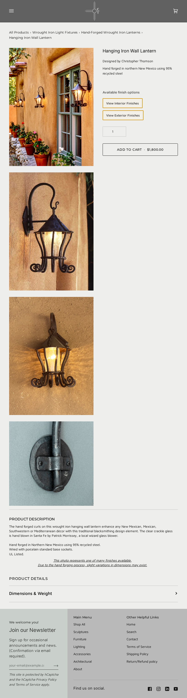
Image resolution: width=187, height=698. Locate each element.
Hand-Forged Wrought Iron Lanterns (110, 32)
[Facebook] (150, 689)
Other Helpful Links (143, 617)
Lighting (79, 647)
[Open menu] (16, 11)
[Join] (52, 665)
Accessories (82, 654)
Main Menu (82, 617)
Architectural (82, 661)
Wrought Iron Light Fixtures (55, 32)
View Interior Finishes (122, 103)
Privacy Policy (46, 679)
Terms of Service (28, 684)
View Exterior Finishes (123, 115)
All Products (19, 32)
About (77, 669)
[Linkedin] (167, 689)
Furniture (79, 639)
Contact (132, 639)
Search (131, 632)
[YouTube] (176, 689)
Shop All (79, 624)
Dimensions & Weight (30, 593)
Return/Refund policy (142, 661)
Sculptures (80, 632)
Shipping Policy (137, 654)
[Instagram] (158, 689)
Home (131, 624)
